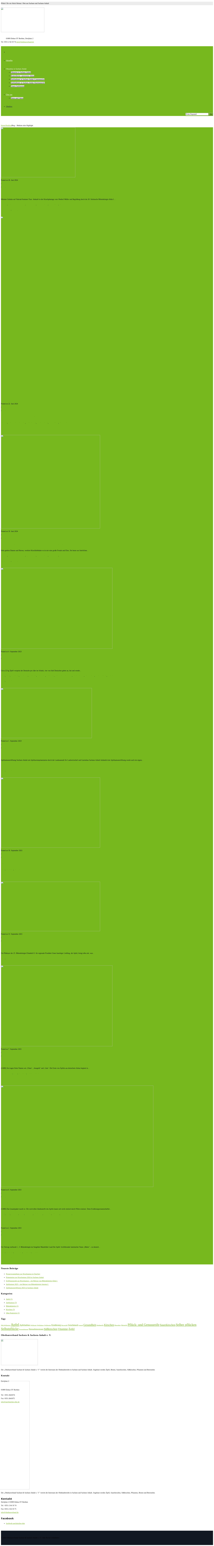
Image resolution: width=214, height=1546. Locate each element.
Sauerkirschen (31, 204)
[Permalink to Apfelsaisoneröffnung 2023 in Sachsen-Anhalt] (46, 737)
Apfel (3, 676)
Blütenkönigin (6, 210)
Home (3, 125)
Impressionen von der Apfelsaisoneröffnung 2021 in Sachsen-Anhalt (31, 863)
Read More (5, 215)
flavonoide (14, 1214)
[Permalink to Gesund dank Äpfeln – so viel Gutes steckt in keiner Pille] (77, 1186)
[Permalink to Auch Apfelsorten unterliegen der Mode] (56, 1046)
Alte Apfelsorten (7, 1073)
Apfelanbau (15, 676)
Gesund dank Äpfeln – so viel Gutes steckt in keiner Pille (26, 1203)
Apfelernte (9, 869)
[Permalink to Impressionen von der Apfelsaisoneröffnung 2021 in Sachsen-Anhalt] (50, 847)
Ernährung (32, 676)
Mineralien (47, 1214)
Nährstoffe (56, 1214)
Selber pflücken (42, 204)
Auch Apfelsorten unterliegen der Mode (19, 1062)
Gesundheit (50, 676)
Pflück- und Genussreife (16, 204)
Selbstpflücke (53, 204)
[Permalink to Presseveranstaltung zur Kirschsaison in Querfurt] (38, 177)
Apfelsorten (24, 676)
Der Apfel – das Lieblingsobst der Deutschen (21, 947)
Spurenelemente (66, 1214)
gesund (21, 1214)
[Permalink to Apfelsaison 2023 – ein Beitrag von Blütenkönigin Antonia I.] (56, 648)
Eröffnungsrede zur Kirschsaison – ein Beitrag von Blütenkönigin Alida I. (34, 544)
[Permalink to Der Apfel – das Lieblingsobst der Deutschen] (50, 931)
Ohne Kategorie (6, 1078)
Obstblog (8, 125)
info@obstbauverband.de (25, 42)
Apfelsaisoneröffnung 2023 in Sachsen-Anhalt (21, 754)
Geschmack (41, 676)
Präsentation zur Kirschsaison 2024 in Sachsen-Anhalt (25, 417)
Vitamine (111, 676)
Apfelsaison (10, 681)
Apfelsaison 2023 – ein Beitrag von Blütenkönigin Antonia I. (28, 665)
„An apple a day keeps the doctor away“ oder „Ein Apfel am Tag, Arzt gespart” (37, 1241)
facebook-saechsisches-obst (15, 1523)
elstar (4, 187)
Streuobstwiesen (101, 676)
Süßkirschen (63, 204)
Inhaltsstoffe (38, 1214)
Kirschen (4, 204)
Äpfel (8, 676)
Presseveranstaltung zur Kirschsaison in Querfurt (23, 193)
